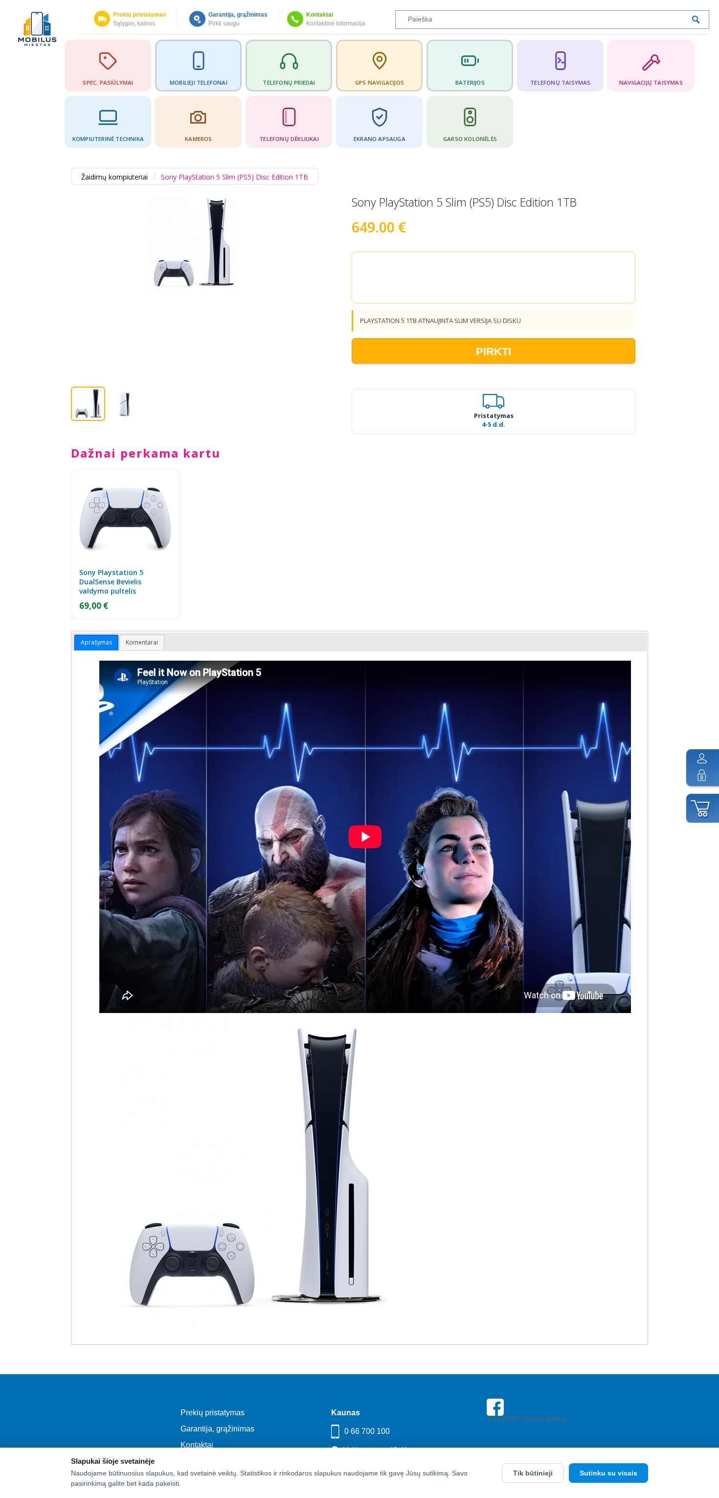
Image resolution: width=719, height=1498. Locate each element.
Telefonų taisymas (560, 82)
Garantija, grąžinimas (238, 14)
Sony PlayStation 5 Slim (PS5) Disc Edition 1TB (234, 177)
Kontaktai (319, 14)
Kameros (198, 138)
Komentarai (142, 642)
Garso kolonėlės (470, 138)
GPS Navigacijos (379, 82)
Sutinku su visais (608, 1473)
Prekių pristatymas (139, 14)
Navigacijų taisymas (651, 82)
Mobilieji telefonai (198, 82)
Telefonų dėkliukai (289, 138)
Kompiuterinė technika (108, 138)
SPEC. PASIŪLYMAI (108, 82)
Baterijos (470, 82)
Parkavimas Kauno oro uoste (525, 1446)
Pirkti (493, 352)
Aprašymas (96, 642)
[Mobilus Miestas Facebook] (495, 1413)
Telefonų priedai (289, 82)
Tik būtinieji (533, 1473)
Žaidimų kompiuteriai (114, 177)
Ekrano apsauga (379, 138)
